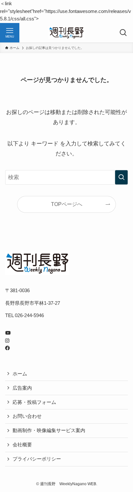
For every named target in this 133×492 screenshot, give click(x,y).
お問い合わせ (27, 416)
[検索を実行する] (121, 177)
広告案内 (22, 388)
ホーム (20, 373)
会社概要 (22, 444)
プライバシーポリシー (37, 459)
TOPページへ (66, 204)
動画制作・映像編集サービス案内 (49, 430)
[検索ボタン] (123, 32)
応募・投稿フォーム (34, 402)
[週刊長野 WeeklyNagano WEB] (67, 32)
